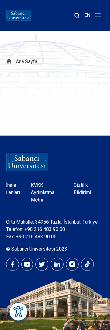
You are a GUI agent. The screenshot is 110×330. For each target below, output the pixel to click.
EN (87, 15)
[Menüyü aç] (97, 17)
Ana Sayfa (26, 61)
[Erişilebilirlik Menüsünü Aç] (18, 311)
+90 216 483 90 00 (44, 229)
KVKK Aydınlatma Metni (42, 192)
